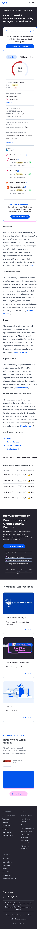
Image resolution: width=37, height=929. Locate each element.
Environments (7, 832)
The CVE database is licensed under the (18, 906)
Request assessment (20, 217)
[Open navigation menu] (33, 3)
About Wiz (5, 859)
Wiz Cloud (5, 822)
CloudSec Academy (27, 828)
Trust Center (6, 875)
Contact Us (6, 872)
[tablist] (20, 57)
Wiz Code (5, 819)
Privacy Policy (16, 915)
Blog (22, 825)
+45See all (9, 142)
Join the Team (7, 862)
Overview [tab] (11, 57)
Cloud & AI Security (8, 816)
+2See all (9, 102)
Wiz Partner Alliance (9, 878)
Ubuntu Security (21, 352)
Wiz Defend (6, 825)
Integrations (6, 829)
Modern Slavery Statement (18, 919)
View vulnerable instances (19, 32)
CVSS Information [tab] (25, 57)
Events (4, 868)
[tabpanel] (20, 128)
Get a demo (17, 794)
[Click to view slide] (3, 766)
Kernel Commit (26, 426)
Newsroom (6, 865)
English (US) (9, 892)
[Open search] (29, 3)
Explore (26, 629)
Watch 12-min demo (20, 46)
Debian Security (21, 387)
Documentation (7, 835)
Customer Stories (26, 816)
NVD (32, 265)
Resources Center (26, 831)
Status (7, 915)
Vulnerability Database (12, 10)
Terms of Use (27, 915)
